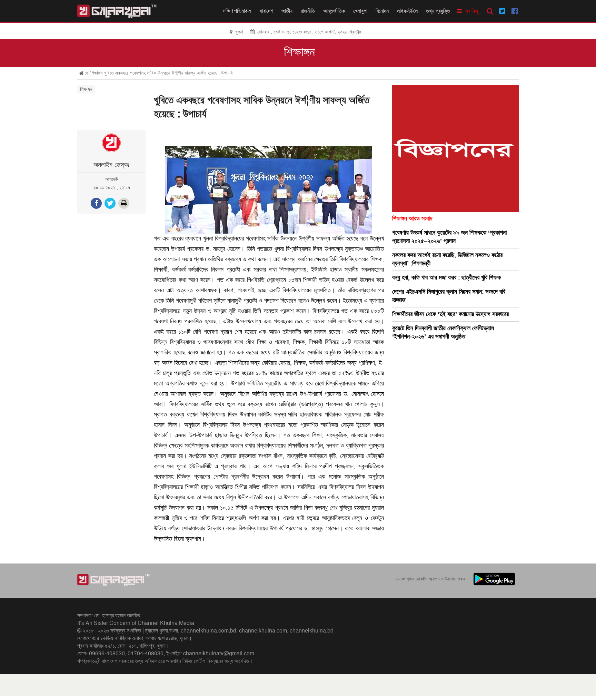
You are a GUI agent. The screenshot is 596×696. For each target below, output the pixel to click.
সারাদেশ (266, 11)
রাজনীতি (308, 11)
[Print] (124, 204)
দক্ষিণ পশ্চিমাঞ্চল (237, 11)
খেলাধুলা (360, 11)
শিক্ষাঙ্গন (299, 52)
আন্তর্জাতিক (334, 11)
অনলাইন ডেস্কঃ (111, 165)
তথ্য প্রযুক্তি (438, 11)
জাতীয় (286, 11)
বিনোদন (382, 11)
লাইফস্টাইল (407, 11)
